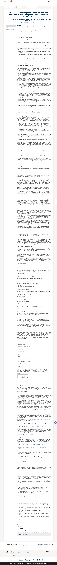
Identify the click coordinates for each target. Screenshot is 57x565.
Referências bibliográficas (10, 29)
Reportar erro (56, 201)
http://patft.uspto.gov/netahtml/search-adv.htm (35, 426)
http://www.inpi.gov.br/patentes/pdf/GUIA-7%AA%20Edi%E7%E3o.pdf (30, 485)
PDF (34, 7)
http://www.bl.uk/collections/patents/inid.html (26, 484)
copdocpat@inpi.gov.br (21, 489)
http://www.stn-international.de (24, 494)
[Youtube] (15, 555)
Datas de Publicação (9, 31)
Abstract (7, 25)
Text (7, 27)
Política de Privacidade (41, 563)
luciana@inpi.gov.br (20, 526)
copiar (41, 9)
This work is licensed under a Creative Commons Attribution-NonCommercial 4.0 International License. (36, 534)
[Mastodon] (12, 555)
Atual (15, 7)
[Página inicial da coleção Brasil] (7, 553)
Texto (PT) (29, 7)
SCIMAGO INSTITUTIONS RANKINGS (30, 22)
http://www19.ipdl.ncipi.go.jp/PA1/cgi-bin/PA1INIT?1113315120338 (35, 444)
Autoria (22, 22)
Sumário (7, 7)
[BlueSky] (11, 555)
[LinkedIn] (13, 555)
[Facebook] (14, 555)
